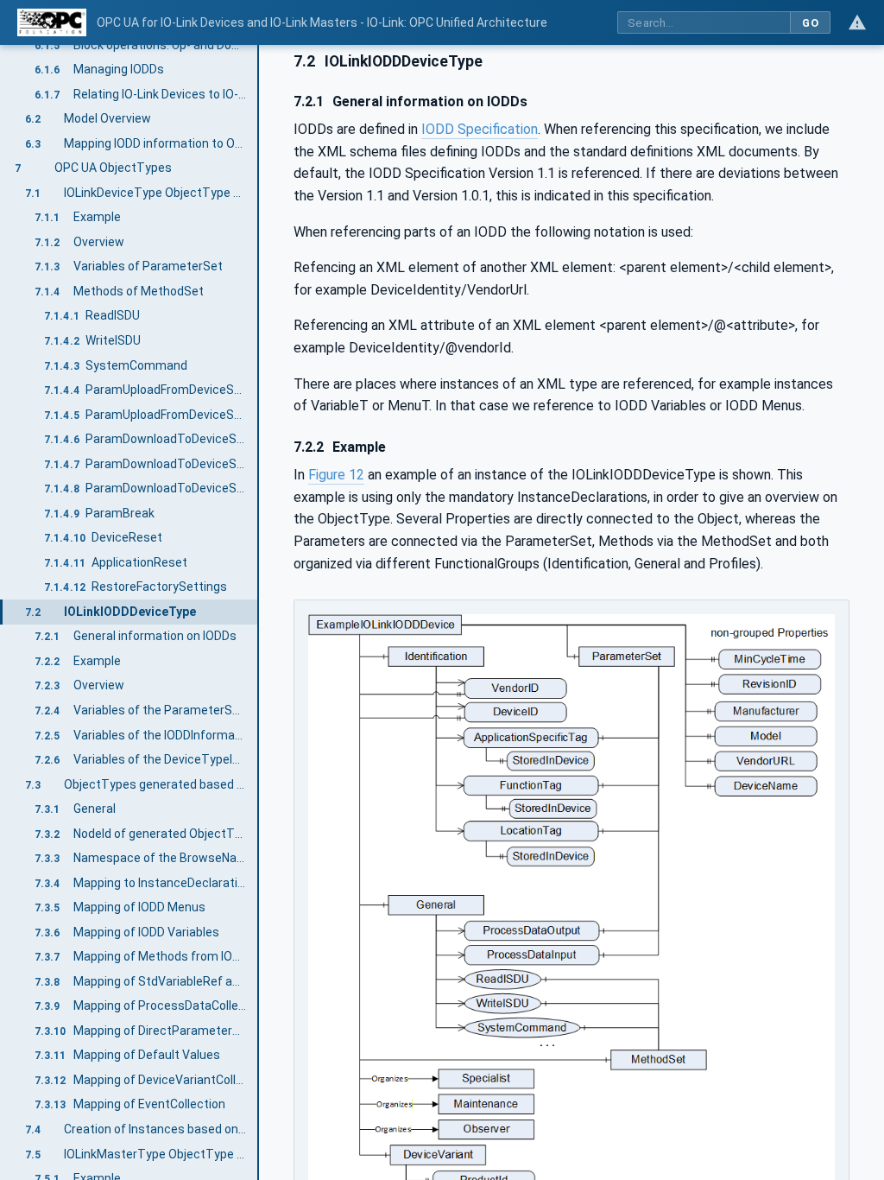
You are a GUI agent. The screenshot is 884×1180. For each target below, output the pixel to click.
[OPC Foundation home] (51, 22)
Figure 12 (336, 474)
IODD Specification (479, 129)
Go (810, 22)
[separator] (259, 612)
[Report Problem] (857, 22)
